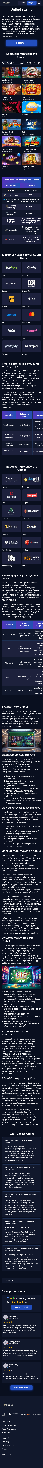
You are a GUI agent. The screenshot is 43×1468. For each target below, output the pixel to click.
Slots (35, 63)
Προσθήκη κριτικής (22, 1307)
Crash (26, 63)
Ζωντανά (16, 63)
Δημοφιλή (5, 63)
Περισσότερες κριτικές (21, 1387)
